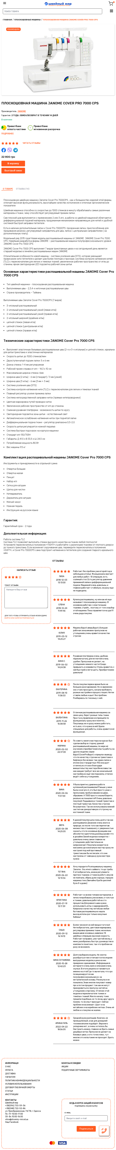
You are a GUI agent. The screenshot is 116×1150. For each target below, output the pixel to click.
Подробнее (7, 133)
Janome (22, 111)
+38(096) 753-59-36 (15, 1105)
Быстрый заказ (13, 170)
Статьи (9, 1091)
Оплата (9, 1070)
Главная (7, 20)
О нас (8, 1066)
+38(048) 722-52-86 (15, 1108)
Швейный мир (11, 1103)
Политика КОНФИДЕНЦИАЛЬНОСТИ (22, 1080)
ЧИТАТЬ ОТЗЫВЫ (31, 143)
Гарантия (10, 1077)
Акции (65, 1066)
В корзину (13, 163)
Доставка (10, 1073)
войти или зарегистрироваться (19, 618)
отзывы (20, 189)
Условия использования (18, 1084)
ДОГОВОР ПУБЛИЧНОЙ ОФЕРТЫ (20, 1087)
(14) (27, 189)
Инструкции (11, 1094)
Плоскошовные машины (27, 20)
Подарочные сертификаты (76, 1070)
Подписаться (86, 1129)
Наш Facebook (12, 1122)
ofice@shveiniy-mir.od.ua (16, 1119)
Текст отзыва (11, 585)
